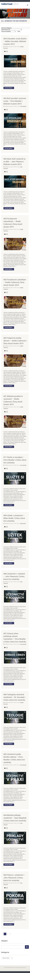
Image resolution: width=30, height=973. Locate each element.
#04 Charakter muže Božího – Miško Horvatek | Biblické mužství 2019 (15, 41)
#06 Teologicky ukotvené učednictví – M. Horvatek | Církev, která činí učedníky (14, 697)
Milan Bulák (23, 523)
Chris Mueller (23, 106)
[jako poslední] (10, 934)
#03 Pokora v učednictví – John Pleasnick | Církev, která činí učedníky (14, 878)
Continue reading (8, 87)
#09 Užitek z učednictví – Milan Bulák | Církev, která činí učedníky (14, 518)
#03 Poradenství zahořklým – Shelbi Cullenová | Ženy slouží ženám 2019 (14, 282)
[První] (2, 934)
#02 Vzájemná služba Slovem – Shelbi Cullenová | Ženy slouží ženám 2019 (14, 341)
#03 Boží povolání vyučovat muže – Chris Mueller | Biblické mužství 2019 (14, 101)
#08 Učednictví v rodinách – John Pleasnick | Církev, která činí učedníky (14, 576)
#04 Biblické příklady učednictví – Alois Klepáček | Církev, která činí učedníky (14, 818)
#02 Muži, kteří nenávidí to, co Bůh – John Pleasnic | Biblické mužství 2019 (14, 161)
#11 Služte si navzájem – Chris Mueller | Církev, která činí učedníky (14, 460)
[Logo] (10, 4)
